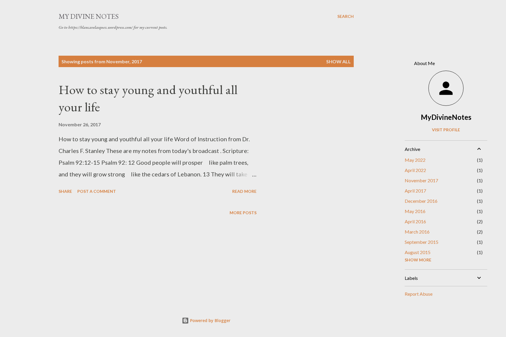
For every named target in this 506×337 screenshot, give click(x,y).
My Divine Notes (89, 16)
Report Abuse (419, 294)
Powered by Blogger (209, 320)
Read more (244, 191)
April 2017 (415, 190)
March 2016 (417, 231)
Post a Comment (96, 191)
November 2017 (421, 180)
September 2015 (421, 242)
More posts (243, 212)
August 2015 (417, 252)
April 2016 (415, 221)
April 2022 (415, 170)
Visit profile (446, 129)
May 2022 (415, 160)
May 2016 (415, 211)
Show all (338, 61)
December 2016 (421, 201)
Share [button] (65, 191)
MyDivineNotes (446, 117)
